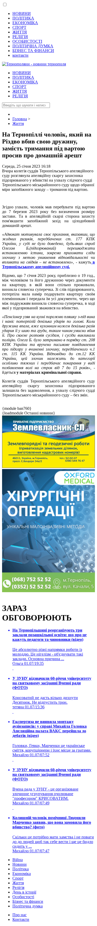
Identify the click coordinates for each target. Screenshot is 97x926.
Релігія (18, 887)
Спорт (18, 878)
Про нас (19, 915)
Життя (18, 883)
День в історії (24, 892)
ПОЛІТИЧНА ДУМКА (32, 46)
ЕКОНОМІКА (25, 23)
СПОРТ (19, 27)
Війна (17, 859)
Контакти (20, 919)
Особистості (23, 897)
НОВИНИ (21, 13)
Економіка (21, 873)
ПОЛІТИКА (23, 18)
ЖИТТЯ (19, 32)
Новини (19, 864)
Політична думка (27, 906)
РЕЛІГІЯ (20, 37)
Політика (20, 869)
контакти (20, 55)
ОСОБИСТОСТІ (27, 41)
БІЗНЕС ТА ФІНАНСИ (33, 50)
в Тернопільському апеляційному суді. (48, 264)
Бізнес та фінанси (27, 901)
